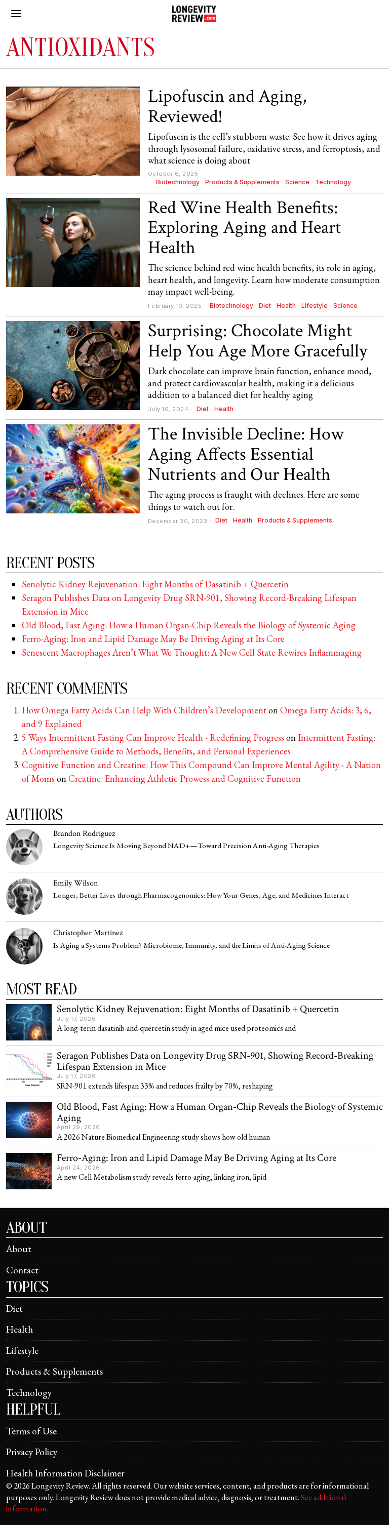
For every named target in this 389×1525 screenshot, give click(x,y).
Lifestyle (314, 305)
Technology (333, 182)
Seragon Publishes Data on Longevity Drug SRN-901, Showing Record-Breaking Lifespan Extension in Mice (215, 1062)
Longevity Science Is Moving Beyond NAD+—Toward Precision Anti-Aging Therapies (186, 846)
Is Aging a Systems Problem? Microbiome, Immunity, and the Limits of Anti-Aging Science (191, 945)
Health (286, 305)
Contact (22, 1270)
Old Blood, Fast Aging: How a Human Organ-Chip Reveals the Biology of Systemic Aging (189, 625)
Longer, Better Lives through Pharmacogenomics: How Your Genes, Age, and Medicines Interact (200, 895)
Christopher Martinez (88, 933)
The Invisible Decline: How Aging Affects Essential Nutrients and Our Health (246, 454)
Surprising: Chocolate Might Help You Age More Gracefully (257, 341)
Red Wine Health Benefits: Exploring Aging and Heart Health (244, 228)
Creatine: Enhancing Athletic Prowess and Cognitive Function (184, 778)
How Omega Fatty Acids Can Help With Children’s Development (144, 710)
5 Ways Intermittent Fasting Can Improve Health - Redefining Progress (153, 737)
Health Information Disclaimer (65, 1473)
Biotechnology (178, 182)
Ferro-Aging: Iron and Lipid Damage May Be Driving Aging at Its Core (153, 639)
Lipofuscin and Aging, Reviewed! (227, 107)
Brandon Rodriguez (84, 833)
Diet (265, 305)
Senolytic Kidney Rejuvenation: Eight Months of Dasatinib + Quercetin (155, 584)
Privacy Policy (31, 1452)
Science (297, 182)
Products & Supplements (242, 182)
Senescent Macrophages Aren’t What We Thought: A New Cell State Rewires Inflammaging (192, 652)
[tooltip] (24, 847)
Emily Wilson (75, 883)
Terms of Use (31, 1431)
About (18, 1248)
